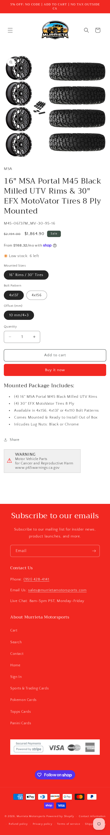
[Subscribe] (94, 551)
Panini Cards (20, 723)
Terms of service (68, 824)
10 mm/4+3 (19, 315)
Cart (13, 630)
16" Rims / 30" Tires (26, 275)
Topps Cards (20, 712)
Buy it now (55, 370)
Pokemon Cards (23, 700)
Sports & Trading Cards (29, 688)
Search (16, 642)
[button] (10, 30)
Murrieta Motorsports (31, 816)
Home (15, 665)
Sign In (16, 677)
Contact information (92, 816)
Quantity (10, 326)
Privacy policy (42, 824)
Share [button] (14, 440)
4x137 (13, 295)
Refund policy (18, 824)
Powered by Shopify (60, 816)
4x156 (37, 295)
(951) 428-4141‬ (36, 579)
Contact (16, 654)
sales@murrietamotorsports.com (57, 590)
